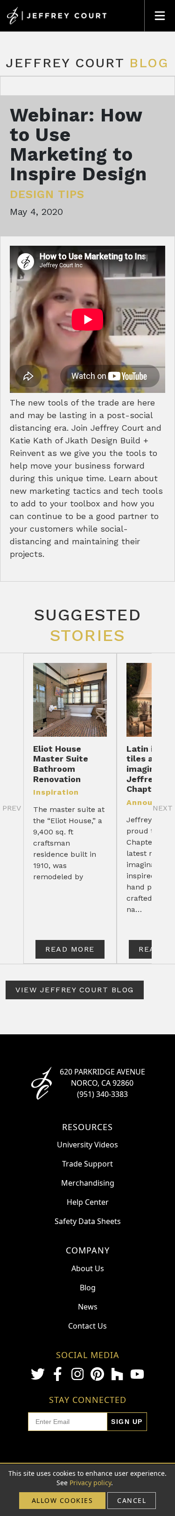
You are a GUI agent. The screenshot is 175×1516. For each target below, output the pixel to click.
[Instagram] (77, 1374)
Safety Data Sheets (88, 1221)
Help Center (88, 1202)
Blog (88, 1287)
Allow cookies (62, 1500)
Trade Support (87, 1164)
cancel (131, 1500)
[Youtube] (137, 1374)
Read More (70, 949)
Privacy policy (90, 1482)
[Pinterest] (98, 1374)
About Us (87, 1268)
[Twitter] (38, 1374)
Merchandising (87, 1183)
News (88, 1307)
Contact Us (87, 1326)
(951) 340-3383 (102, 1094)
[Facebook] (58, 1374)
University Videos (87, 1144)
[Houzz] (117, 1374)
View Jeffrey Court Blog (74, 989)
